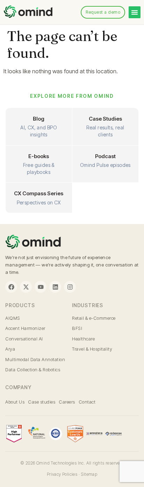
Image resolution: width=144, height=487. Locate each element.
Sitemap (89, 474)
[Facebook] (11, 287)
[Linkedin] (55, 287)
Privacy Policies (62, 474)
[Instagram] (70, 287)
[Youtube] (40, 287)
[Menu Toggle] (135, 12)
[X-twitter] (26, 287)
